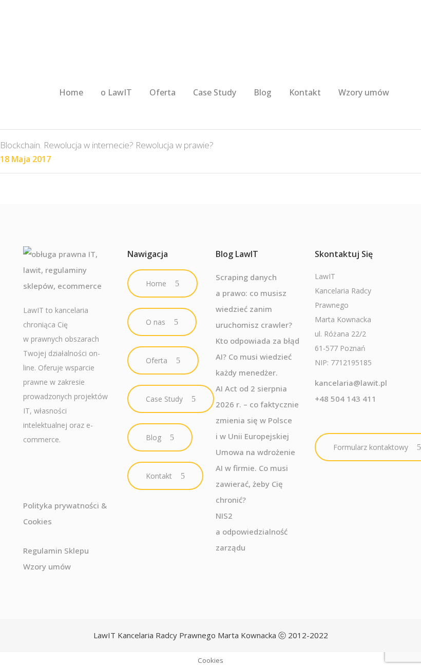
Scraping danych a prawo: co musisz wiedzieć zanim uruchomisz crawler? (254, 301)
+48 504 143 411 (345, 398)
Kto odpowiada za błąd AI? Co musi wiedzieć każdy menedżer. (257, 357)
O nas (155, 322)
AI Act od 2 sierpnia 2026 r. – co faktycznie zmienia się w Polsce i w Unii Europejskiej (257, 412)
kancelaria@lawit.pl (351, 383)
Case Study (164, 399)
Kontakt (159, 476)
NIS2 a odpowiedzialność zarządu (252, 531)
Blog (153, 437)
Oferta (156, 360)
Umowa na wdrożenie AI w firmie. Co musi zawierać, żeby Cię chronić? (255, 476)
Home (156, 283)
